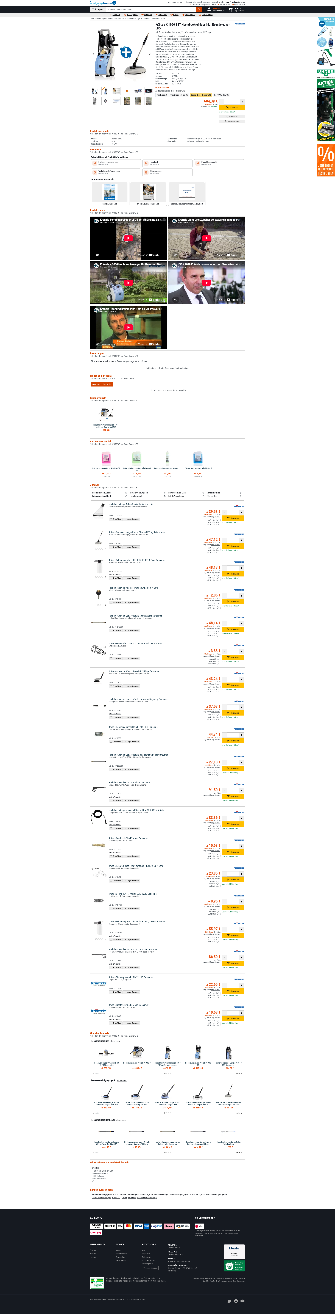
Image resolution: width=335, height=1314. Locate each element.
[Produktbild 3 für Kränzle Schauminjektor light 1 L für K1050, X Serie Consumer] (100, 577)
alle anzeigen (115, 1041)
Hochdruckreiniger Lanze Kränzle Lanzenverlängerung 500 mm (198, 1143)
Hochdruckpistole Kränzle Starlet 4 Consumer (129, 782)
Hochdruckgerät (133, 1194)
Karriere (93, 1257)
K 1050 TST (116, 1198)
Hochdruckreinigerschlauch (101, 496)
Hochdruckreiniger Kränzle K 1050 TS (198, 1064)
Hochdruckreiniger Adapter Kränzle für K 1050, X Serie (133, 587)
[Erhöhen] (242, 101)
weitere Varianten (115, 574)
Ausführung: (170, 91)
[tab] (164, 1073)
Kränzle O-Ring (211, 496)
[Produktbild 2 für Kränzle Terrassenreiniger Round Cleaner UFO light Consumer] (98, 549)
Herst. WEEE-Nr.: (161, 84)
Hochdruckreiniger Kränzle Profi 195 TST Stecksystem (228, 1064)
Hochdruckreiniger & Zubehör (138, 19)
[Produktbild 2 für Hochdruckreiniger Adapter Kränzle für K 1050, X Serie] (100, 605)
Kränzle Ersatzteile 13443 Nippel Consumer (128, 1005)
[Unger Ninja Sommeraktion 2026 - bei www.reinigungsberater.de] (326, 105)
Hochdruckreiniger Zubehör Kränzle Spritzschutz (131, 504)
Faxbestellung (121, 1260)
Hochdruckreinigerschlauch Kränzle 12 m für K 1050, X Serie (136, 810)
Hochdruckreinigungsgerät (179, 1194)
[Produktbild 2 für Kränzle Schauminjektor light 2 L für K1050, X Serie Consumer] (98, 939)
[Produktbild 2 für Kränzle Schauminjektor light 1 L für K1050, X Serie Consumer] (98, 577)
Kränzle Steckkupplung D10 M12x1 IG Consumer (131, 977)
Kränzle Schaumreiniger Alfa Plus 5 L (106, 468)
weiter (238, 1073)
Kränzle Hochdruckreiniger (101, 1198)
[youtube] (242, 1301)
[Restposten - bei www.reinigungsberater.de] (326, 160)
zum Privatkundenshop (235, 2)
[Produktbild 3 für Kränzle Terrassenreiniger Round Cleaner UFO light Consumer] (100, 549)
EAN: (157, 81)
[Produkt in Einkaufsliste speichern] (232, 116)
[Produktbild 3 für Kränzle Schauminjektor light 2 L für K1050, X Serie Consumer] (100, 939)
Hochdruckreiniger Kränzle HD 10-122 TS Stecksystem (106, 1064)
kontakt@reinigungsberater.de (179, 1261)
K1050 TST (132, 1198)
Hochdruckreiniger (158, 19)
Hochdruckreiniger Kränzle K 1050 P (136, 1063)
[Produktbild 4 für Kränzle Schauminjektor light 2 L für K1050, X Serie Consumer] (102, 939)
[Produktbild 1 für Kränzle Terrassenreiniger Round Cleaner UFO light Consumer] (96, 549)
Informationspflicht (149, 1260)
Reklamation (120, 1257)
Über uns (93, 1250)
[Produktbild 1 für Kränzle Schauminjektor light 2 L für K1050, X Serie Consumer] (96, 939)
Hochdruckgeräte (146, 1194)
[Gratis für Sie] (326, 42)
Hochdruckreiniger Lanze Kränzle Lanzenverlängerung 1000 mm (137, 1143)
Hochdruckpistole (136, 496)
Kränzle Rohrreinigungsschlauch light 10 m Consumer (133, 727)
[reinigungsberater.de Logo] (103, 3)
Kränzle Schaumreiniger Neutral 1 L (167, 468)
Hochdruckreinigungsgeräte (102, 1194)
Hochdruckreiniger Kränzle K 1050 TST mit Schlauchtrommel (167, 1064)
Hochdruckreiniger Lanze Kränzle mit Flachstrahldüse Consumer (138, 754)
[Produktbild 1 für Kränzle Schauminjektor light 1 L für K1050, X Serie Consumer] (96, 577)
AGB (143, 1250)
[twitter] (229, 1301)
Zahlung (119, 1250)
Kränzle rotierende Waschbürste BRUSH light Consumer (134, 671)
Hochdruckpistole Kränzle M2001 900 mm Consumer (133, 949)
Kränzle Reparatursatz (176, 496)
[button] (215, 9)
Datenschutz (146, 1257)
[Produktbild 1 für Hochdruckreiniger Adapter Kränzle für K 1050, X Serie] (98, 605)
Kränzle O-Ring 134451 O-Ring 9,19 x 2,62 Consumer (133, 893)
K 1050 (124, 1198)
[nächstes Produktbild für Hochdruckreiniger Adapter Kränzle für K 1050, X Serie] (105, 605)
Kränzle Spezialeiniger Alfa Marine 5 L (198, 469)
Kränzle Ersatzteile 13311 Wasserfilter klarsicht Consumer (135, 643)
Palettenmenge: (161, 79)
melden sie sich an (104, 361)
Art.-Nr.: (158, 74)
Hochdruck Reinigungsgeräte (216, 1194)
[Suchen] (199, 9)
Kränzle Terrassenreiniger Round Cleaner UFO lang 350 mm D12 (198, 1103)
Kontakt (93, 1254)
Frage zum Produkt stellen (101, 384)
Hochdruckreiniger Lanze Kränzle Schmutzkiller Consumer (135, 615)
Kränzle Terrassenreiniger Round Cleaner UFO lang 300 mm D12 (106, 1103)
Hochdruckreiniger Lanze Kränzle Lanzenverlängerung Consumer (138, 699)
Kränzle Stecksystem (197, 1194)
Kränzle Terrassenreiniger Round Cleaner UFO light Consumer (137, 532)
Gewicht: (158, 76)
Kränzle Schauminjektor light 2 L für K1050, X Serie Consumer (137, 921)
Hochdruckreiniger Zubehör (101, 493)
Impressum (146, 1254)
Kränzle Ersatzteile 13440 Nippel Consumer (128, 838)
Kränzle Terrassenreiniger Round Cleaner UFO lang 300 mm (136, 1103)
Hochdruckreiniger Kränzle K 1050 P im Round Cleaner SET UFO (106, 426)
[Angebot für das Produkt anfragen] (232, 121)
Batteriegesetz (147, 1264)
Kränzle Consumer (119, 1194)
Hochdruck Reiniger (161, 1194)
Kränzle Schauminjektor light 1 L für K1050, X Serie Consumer (137, 560)
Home (92, 19)
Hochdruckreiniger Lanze (177, 493)
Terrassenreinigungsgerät (139, 493)
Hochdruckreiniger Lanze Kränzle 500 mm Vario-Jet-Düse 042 (106, 1143)
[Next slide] (150, 54)
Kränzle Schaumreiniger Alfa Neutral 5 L (137, 469)
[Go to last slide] (94, 54)
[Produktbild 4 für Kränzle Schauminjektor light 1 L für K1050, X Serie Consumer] (102, 577)
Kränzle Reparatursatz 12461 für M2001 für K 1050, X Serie (136, 866)
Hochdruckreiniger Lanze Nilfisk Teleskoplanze (229, 1143)
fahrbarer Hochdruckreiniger (147, 1198)
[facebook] (236, 1301)
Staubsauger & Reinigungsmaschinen (110, 19)
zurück (97, 1073)
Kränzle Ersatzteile (213, 493)
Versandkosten (121, 1254)
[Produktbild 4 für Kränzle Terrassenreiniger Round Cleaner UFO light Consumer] (102, 549)
